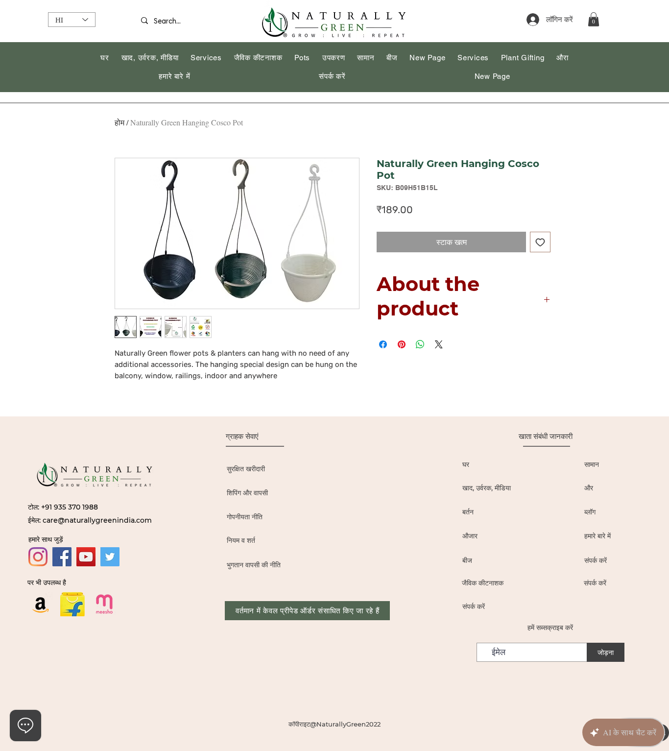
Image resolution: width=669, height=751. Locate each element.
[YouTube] (86, 556)
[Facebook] (62, 556)
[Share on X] (439, 344)
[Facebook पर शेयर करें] (383, 344)
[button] (593, 19)
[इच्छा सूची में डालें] (540, 242)
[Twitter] (109, 556)
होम (119, 122)
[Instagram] (38, 556)
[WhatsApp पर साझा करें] (420, 344)
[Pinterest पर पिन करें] (401, 344)
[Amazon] (40, 604)
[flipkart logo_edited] (72, 604)
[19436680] (104, 604)
